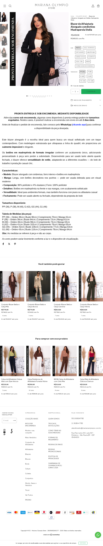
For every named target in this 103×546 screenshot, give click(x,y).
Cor (72, 48)
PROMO (28, 500)
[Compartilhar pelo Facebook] (3, 244)
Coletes (28, 473)
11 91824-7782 (77, 423)
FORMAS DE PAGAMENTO (53, 438)
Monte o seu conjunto (29, 431)
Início (72, 16)
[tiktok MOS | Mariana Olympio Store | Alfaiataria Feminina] (11, 432)
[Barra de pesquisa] (10, 6)
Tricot (27, 490)
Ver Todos (29, 495)
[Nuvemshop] (51, 535)
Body (27, 464)
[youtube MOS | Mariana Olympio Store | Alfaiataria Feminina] (4, 432)
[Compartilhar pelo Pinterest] (15, 244)
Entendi (83, 543)
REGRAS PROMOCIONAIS (54, 450)
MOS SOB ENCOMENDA (30, 425)
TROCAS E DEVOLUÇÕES (53, 425)
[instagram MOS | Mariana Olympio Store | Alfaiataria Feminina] (4, 430)
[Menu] (4, 6)
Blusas (28, 459)
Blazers (28, 454)
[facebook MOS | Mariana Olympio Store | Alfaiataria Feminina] (11, 430)
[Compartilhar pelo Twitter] (9, 244)
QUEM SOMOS (53, 419)
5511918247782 (77, 418)
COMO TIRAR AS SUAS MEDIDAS (54, 431)
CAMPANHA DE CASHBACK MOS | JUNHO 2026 (55, 465)
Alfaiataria (29, 449)
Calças (27, 469)
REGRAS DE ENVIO (55, 444)
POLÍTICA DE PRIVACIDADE (53, 457)
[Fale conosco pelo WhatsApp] (98, 535)
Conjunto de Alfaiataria (29, 443)
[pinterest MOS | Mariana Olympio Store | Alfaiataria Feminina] (4, 434)
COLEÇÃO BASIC (81, 16)
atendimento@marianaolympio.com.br (86, 428)
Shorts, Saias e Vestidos (30, 484)
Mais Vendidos (30, 437)
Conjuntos (29, 478)
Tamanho (74, 72)
